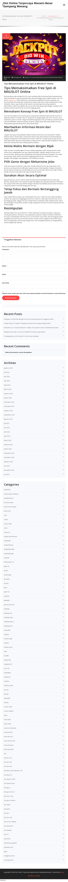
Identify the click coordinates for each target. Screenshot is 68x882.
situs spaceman (9, 749)
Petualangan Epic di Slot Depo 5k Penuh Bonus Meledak (21, 336)
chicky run (7, 532)
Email (4, 274)
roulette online (8, 685)
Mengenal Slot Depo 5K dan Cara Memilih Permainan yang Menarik (24, 332)
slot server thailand (10, 821)
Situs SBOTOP (8, 736)
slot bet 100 (8, 758)
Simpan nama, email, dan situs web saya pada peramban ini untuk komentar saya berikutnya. (34, 293)
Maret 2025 (7, 440)
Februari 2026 (8, 393)
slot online (7, 805)
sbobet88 (7, 698)
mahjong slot (8, 613)
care (5, 515)
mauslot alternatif (37, 77)
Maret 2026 (7, 389)
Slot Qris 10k (8, 817)
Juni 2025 (7, 427)
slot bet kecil (8, 766)
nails (5, 651)
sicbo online (7, 724)
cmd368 (6, 558)
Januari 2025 (8, 449)
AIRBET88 (7, 489)
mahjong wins (8, 626)
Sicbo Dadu (7, 719)
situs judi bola (8, 732)
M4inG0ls (7, 77)
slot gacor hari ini (9, 792)
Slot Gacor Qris (8, 796)
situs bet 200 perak (10, 728)
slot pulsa (7, 809)
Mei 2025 (7, 432)
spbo (5, 851)
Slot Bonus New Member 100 (13, 770)
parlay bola (7, 660)
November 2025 (9, 406)
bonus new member (10, 507)
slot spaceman (8, 826)
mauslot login (8, 638)
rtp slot (6, 690)
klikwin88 (7, 600)
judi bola (6, 596)
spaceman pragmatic (10, 843)
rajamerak (7, 677)
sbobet (6, 694)
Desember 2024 (9, 453)
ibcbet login (7, 575)
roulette (6, 681)
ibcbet (6, 570)
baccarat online (8, 502)
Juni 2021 (7, 474)
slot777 (6, 834)
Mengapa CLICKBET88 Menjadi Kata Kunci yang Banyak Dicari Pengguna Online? (29, 319)
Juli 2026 (6, 372)
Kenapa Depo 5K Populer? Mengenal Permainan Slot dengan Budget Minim (27, 323)
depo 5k (6, 566)
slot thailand (8, 830)
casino (6, 519)
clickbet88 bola (8, 545)
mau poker (7, 630)
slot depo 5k (8, 775)
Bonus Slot (7, 511)
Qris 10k (6, 668)
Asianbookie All (8, 498)
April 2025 (7, 436)
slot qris (6, 813)
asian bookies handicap (11, 494)
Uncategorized (52, 16)
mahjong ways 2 (9, 621)
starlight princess (9, 856)
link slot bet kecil (9, 604)
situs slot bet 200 (9, 741)
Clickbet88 (7, 541)
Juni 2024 (7, 466)
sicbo (5, 715)
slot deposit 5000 (9, 779)
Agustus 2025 (8, 419)
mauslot (6, 634)
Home (44, 16)
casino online (8, 524)
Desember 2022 (9, 470)
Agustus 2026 (8, 368)
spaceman (7, 839)
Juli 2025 (6, 423)
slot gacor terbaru (9, 800)
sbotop (6, 702)
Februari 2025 (8, 444)
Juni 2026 (7, 376)
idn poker (7, 579)
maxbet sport (8, 647)
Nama (4, 266)
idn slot (6, 583)
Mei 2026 (7, 381)
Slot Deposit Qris (9, 783)
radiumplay (7, 672)
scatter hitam (8, 707)
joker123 (7, 592)
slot (5, 753)
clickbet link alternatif (10, 536)
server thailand (8, 711)
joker (5, 587)
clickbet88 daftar (9, 549)
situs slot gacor (9, 745)
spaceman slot (8, 847)
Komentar (6, 249)
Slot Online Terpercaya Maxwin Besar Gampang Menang (28, 5)
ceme (5, 528)
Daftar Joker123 (9, 562)
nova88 (6, 656)
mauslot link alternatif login (49, 77)
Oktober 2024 (8, 462)
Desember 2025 (9, 402)
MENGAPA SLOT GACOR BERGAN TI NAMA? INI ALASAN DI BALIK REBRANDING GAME (31, 327)
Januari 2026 (8, 398)
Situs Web (5, 283)
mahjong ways (8, 617)
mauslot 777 (28, 77)
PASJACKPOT (8, 664)
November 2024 (9, 457)
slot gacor (7, 787)
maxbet (6, 643)
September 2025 (9, 415)
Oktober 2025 (8, 410)
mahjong (6, 609)
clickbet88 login (9, 553)
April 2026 (7, 385)
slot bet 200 (8, 762)
